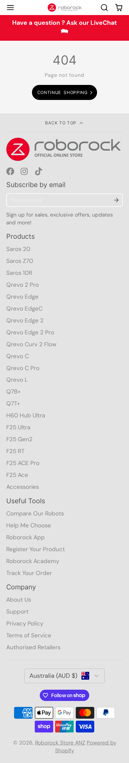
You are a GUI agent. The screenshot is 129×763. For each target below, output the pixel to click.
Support (17, 611)
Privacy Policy (24, 623)
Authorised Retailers (33, 647)
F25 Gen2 (19, 439)
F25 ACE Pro (22, 463)
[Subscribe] (116, 200)
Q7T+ (13, 403)
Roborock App (25, 537)
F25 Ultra (18, 427)
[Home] (65, 7)
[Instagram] (25, 171)
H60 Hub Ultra (25, 415)
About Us (18, 600)
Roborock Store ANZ (60, 742)
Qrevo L (17, 380)
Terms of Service (28, 635)
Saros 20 (18, 249)
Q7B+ (13, 391)
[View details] (64, 149)
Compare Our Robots (35, 513)
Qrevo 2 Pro (22, 285)
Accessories (22, 487)
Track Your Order (29, 573)
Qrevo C (17, 356)
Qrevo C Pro (22, 368)
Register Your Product (35, 549)
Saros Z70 (19, 261)
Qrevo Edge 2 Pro (30, 332)
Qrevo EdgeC (24, 308)
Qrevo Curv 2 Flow (31, 344)
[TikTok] (39, 171)
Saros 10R (19, 273)
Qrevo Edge (22, 296)
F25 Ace (17, 475)
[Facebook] (10, 171)
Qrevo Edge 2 (25, 320)
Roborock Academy (32, 561)
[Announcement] (64, 28)
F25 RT (15, 451)
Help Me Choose (28, 525)
